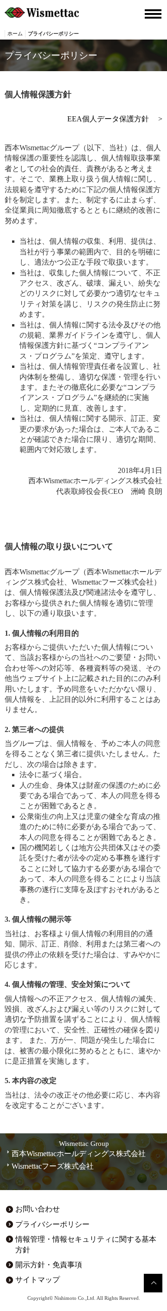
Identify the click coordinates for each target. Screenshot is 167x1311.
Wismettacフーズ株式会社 (53, 1166)
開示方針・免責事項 (48, 1265)
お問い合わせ (37, 1209)
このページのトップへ (153, 1283)
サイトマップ (37, 1280)
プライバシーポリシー (52, 1224)
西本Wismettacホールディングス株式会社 (79, 1154)
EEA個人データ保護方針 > (114, 119)
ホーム (15, 33)
